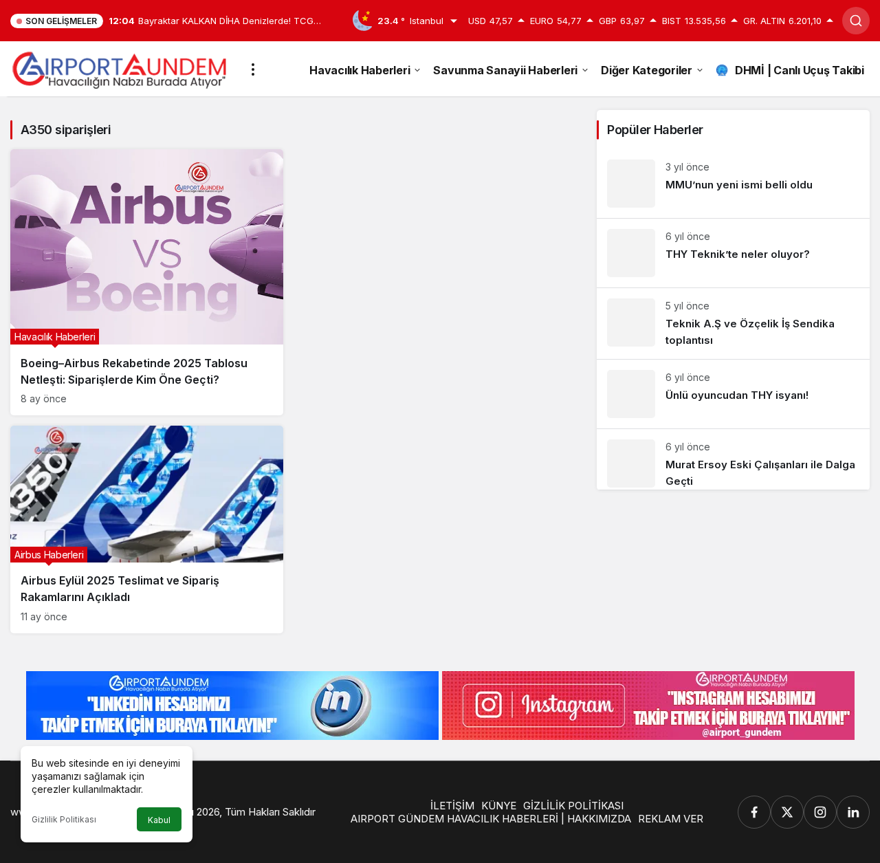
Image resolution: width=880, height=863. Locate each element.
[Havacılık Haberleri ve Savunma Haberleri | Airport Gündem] (119, 68)
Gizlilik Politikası (64, 819)
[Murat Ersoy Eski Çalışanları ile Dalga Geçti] (733, 459)
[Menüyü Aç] (253, 69)
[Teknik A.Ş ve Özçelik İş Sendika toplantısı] (733, 323)
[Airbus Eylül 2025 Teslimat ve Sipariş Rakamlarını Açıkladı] (146, 529)
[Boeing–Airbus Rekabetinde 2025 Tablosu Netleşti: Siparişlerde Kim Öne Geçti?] (146, 282)
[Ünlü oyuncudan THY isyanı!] (733, 394)
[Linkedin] (853, 812)
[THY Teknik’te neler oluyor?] (733, 253)
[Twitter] (787, 812)
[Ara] (856, 20)
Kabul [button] (159, 820)
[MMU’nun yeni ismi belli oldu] (733, 183)
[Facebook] (754, 812)
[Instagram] (820, 812)
